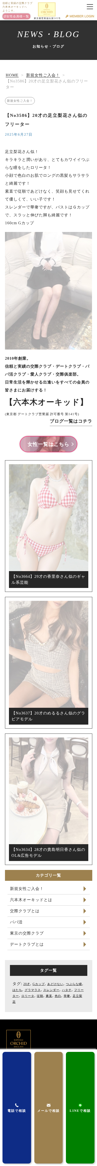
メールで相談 (48, 1111)
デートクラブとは (27, 944)
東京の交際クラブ (27, 933)
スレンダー (51, 990)
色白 (58, 996)
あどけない (55, 984)
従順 (40, 996)
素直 (49, 996)
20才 (26, 984)
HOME (12, 75)
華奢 (67, 996)
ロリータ (27, 996)
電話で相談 (16, 1111)
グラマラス (33, 990)
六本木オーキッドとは (31, 900)
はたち (17, 990)
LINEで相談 (80, 1111)
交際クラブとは (25, 911)
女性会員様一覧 (17, 16)
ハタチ (67, 990)
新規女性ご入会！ (43, 75)
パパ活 (16, 922)
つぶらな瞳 (74, 984)
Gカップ (39, 984)
